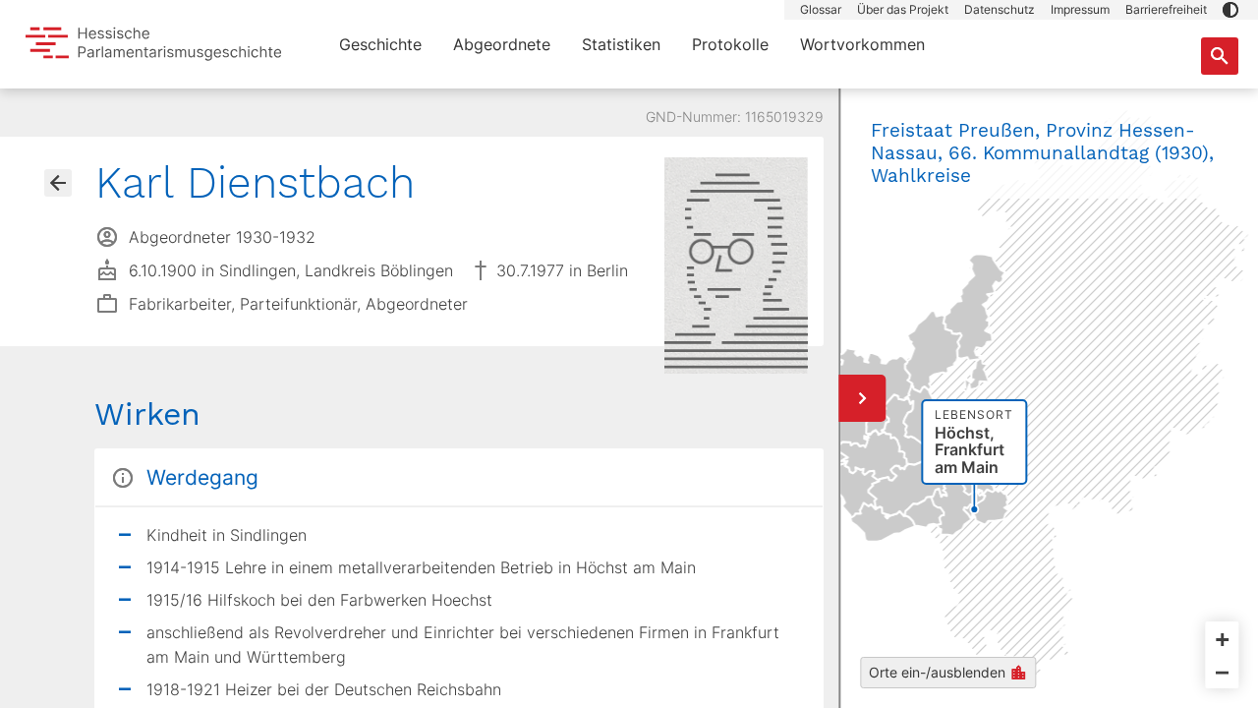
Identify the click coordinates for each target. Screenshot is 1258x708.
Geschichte (380, 44)
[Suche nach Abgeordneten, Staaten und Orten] (1219, 56)
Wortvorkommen (862, 44)
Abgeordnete (501, 44)
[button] (1230, 10)
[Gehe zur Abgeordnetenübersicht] (58, 183)
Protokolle (730, 44)
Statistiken (621, 44)
